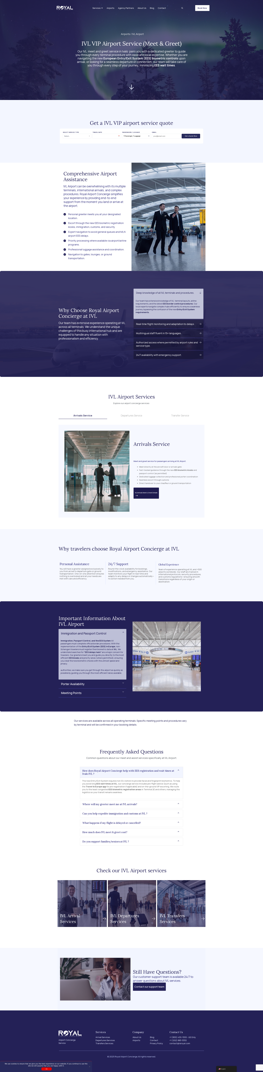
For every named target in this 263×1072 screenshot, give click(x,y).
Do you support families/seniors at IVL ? (105, 841)
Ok (46, 1069)
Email (154, 132)
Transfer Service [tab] (180, 415)
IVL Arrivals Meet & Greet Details (146, 493)
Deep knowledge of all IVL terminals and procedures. (165, 292)
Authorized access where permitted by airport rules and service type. (167, 344)
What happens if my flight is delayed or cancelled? (111, 823)
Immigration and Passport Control (83, 633)
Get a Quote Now (191, 136)
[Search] (182, 8)
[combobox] (77, 136)
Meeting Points (71, 693)
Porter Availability (72, 684)
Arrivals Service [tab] (82, 415)
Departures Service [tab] (131, 415)
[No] (89, 1067)
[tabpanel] (131, 471)
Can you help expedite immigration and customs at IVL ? (114, 813)
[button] (98, 8)
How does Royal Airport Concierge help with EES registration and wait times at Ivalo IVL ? (128, 772)
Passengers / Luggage (131, 132)
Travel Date (97, 132)
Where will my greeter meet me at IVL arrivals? (109, 804)
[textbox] (77, 136)
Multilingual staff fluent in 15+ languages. (158, 333)
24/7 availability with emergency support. (159, 355)
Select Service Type (71, 132)
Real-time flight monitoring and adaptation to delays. (165, 324)
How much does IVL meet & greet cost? (104, 832)
